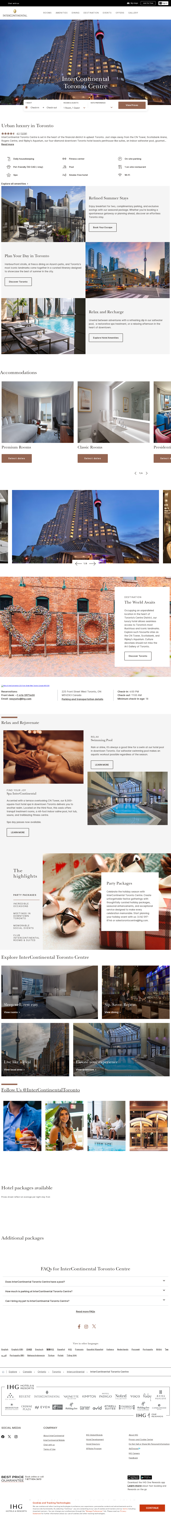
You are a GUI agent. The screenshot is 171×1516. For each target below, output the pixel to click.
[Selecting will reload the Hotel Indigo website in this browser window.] (105, 1396)
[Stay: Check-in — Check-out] (42, 107)
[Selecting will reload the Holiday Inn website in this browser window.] (71, 1407)
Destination (91, 13)
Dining (76, 13)
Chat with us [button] (13, 3)
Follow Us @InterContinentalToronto (40, 1090)
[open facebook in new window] (77, 1326)
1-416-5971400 (26, 695)
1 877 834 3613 (33, 1479)
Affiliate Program (94, 1448)
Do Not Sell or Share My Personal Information (149, 1444)
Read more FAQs (85, 1311)
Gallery (133, 13)
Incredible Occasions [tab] (21, 904)
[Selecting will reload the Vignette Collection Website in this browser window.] (71, 1396)
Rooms (47, 13)
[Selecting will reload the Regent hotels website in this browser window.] (25, 1396)
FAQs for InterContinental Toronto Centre (85, 1269)
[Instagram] (16, 1436)
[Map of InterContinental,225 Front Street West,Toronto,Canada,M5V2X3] (25, 685)
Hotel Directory (93, 1444)
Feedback (133, 1458)
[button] (163, 3)
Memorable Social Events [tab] (23, 926)
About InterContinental (53, 1435)
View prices (132, 105)
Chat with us (49, 1445)
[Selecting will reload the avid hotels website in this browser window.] (97, 1407)
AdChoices (133, 1448)
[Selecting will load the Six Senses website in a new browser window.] (10, 1396)
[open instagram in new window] (85, 1326)
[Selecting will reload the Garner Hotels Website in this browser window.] (85, 1407)
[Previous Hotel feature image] (78, 563)
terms (125, 1508)
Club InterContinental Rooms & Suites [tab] (26, 938)
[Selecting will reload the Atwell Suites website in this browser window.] (110, 1407)
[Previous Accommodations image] (135, 473)
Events (107, 13)
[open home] (4, 1372)
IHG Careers (134, 1453)
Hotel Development (95, 1439)
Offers (120, 13)
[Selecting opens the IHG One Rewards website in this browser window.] (150, 1415)
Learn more (135, 1485)
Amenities (62, 13)
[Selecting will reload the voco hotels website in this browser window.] (135, 1396)
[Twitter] (9, 1436)
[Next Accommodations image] (146, 473)
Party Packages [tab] (24, 895)
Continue (152, 1508)
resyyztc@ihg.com (20, 698)
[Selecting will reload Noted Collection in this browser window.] (121, 1396)
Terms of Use (49, 1449)
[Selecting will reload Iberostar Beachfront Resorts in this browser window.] (11, 1407)
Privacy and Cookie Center (141, 1439)
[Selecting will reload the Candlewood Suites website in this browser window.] (159, 1407)
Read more (7, 144)
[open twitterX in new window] (92, 1326)
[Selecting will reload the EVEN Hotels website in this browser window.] (42, 1407)
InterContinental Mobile (54, 1440)
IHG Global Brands (94, 1435)
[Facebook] (3, 1436)
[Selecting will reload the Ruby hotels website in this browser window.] (147, 1396)
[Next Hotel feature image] (93, 563)
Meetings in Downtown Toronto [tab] (22, 916)
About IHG (133, 1435)
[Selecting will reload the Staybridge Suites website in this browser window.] (127, 1407)
